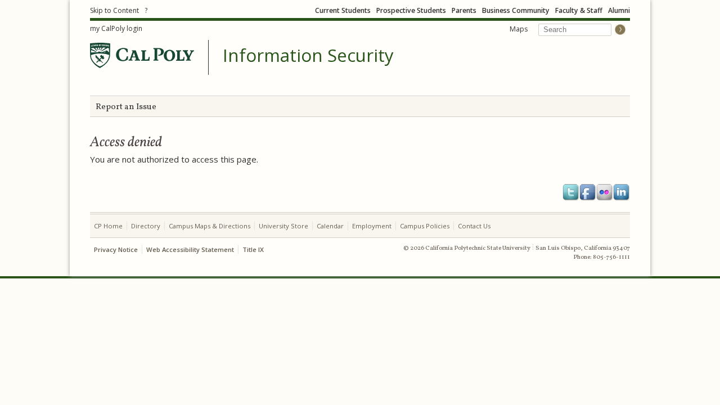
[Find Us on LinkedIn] (621, 192)
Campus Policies (424, 226)
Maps (519, 29)
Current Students (343, 10)
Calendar (330, 226)
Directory (145, 226)
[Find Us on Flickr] (604, 192)
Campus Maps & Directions (209, 226)
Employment (372, 226)
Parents (464, 10)
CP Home (108, 226)
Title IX (253, 249)
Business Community (516, 10)
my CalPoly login (116, 28)
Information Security (308, 55)
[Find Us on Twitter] (570, 192)
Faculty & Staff (578, 10)
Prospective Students (411, 10)
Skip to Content (114, 10)
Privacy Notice (116, 249)
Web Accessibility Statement (190, 249)
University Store (283, 226)
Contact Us (474, 226)
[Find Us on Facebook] (587, 192)
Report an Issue (126, 107)
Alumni (619, 10)
